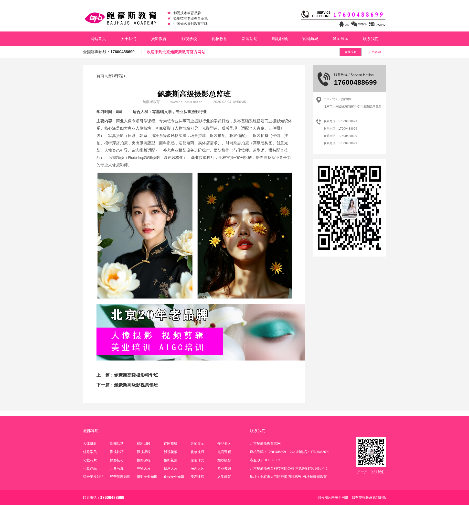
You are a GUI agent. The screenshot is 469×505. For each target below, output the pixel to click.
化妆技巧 (197, 452)
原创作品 (197, 460)
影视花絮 (170, 452)
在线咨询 (375, 52)
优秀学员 (90, 452)
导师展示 (340, 39)
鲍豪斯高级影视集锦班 (136, 384)
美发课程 (197, 477)
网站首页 (98, 39)
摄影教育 (159, 39)
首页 (100, 76)
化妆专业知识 (174, 477)
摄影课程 (115, 76)
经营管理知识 (120, 477)
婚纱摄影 (224, 460)
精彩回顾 (280, 39)
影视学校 (189, 39)
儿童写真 (117, 468)
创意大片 (170, 468)
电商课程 (224, 452)
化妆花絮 (90, 460)
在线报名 (350, 52)
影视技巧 (117, 452)
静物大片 (143, 468)
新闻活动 (249, 39)
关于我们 (128, 39)
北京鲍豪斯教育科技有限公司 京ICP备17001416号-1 (289, 468)
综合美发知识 (93, 477)
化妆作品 (90, 468)
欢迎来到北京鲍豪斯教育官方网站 (176, 52)
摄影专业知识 (147, 477)
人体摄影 (90, 443)
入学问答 (224, 477)
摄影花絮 (170, 460)
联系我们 (371, 39)
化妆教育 (219, 39)
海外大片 (197, 468)
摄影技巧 (117, 460)
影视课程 (143, 452)
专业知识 (224, 468)
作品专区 (224, 443)
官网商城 (310, 39)
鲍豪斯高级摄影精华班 (136, 375)
